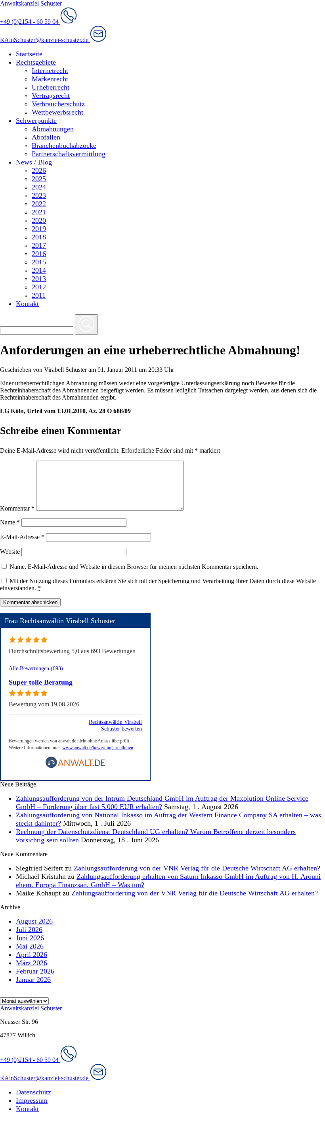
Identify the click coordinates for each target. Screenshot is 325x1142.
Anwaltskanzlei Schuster (31, 3)
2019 (39, 229)
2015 (39, 262)
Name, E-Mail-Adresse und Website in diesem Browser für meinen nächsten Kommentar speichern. (134, 566)
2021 (39, 212)
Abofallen (46, 137)
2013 (39, 279)
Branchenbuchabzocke (64, 145)
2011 (39, 295)
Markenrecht (50, 79)
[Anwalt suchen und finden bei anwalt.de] (75, 766)
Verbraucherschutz (58, 104)
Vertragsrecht (51, 95)
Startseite (29, 54)
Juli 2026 (29, 929)
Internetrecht (50, 71)
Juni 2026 (30, 938)
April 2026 (31, 954)
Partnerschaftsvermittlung (68, 154)
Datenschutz (33, 1092)
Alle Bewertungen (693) (36, 668)
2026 (39, 170)
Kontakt (27, 304)
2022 (39, 204)
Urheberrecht (50, 87)
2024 (39, 187)
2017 (39, 245)
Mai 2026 (30, 946)
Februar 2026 (35, 971)
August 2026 (34, 921)
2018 (39, 237)
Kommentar (17, 508)
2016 (39, 254)
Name (10, 522)
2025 (39, 179)
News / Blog (34, 162)
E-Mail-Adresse (22, 537)
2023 (39, 195)
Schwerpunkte (36, 120)
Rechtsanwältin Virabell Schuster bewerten (115, 725)
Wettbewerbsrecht (57, 112)
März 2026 (31, 963)
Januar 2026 (33, 979)
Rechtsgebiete (36, 62)
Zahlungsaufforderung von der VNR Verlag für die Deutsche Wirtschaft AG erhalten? (197, 868)
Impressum (32, 1100)
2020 (39, 220)
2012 (39, 287)
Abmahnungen (53, 129)
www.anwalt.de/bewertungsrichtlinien (97, 747)
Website (10, 551)
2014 (39, 270)
